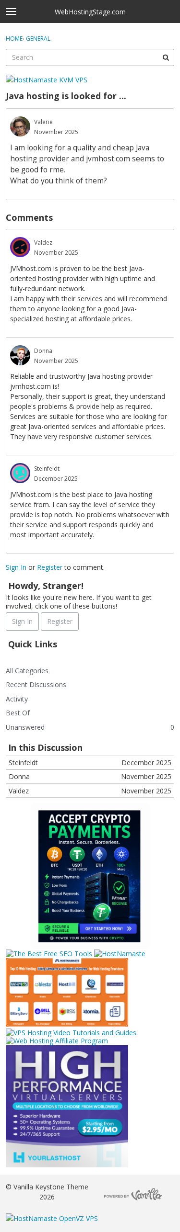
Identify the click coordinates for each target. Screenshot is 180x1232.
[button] (20, 126)
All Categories (27, 670)
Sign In (16, 567)
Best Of (18, 712)
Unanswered (25, 727)
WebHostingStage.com (90, 11)
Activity (17, 698)
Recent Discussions (36, 684)
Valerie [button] (43, 122)
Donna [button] (43, 351)
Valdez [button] (43, 242)
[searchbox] (90, 57)
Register (49, 567)
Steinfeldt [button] (47, 468)
